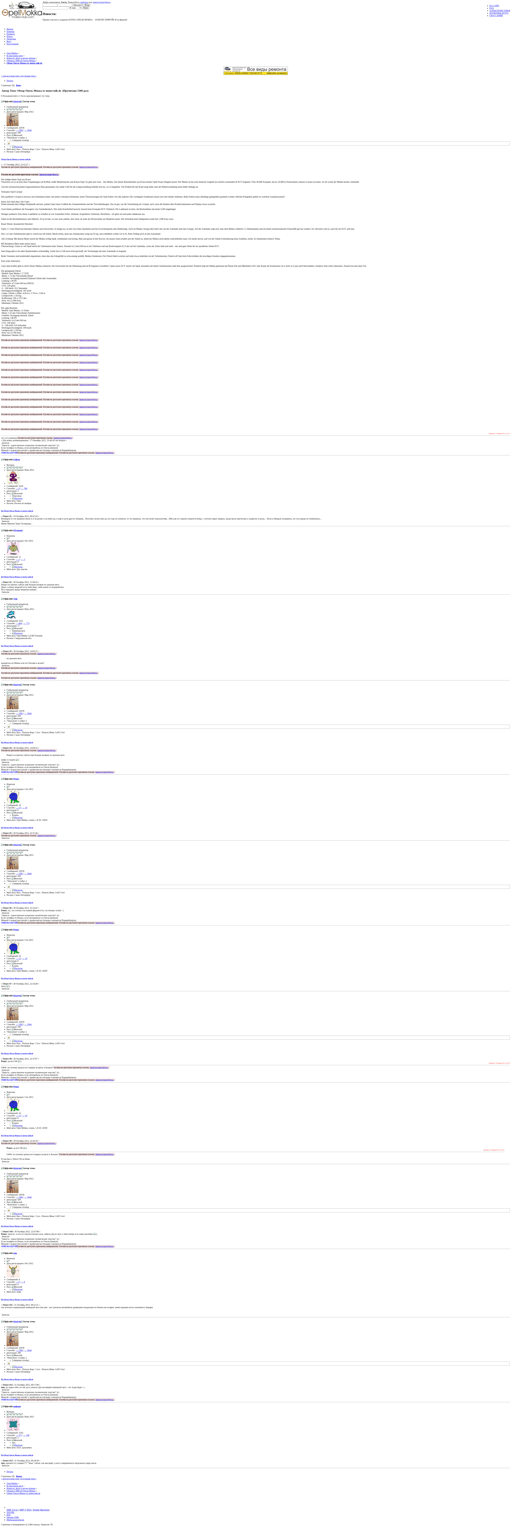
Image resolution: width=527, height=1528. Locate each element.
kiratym (17, 101)
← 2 (23, 559)
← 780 (24, 488)
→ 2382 (19, 130)
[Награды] (17, 147)
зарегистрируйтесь (101, 2)
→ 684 (19, 623)
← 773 (26, 623)
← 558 (26, 1435)
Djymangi (18, 530)
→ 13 (18, 808)
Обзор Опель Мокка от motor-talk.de (16, 159)
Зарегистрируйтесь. (88, 167)
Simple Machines (41, 1510)
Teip (15, 599)
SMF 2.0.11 (12, 1510)
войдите (84, 2)
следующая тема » (28, 76)
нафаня (17, 1406)
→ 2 (18, 559)
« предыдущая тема (10, 76)
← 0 (23, 1282)
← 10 (24, 808)
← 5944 (28, 130)
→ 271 (19, 1435)
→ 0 (18, 488)
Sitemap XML (13, 1517)
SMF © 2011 (25, 1510)
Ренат (16, 779)
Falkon (16, 459)
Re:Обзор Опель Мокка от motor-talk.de (17, 511)
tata (15, 1253)
